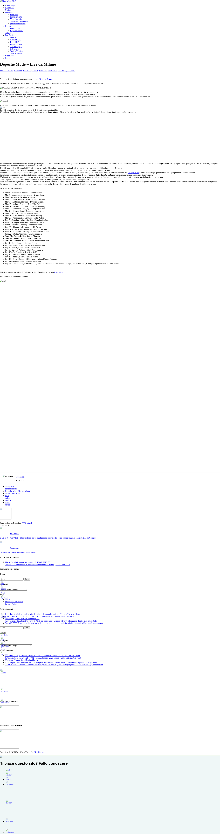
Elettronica (43, 70)
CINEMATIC (15, 40)
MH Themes (39, 752)
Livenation (58, 272)
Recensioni (9, 8)
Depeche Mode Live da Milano (17, 491)
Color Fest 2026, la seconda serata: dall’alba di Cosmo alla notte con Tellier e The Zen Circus (42, 614)
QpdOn (13, 37)
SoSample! (14, 49)
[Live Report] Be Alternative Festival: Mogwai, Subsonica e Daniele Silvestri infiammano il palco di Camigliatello (51, 621)
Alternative (27, 70)
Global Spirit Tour (12, 493)
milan (7, 498)
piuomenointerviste (17, 24)
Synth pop (69, 70)
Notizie (8, 10)
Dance (35, 70)
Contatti (8, 58)
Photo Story (15, 28)
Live (7, 496)
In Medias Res (16, 44)
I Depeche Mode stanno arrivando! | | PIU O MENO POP (28, 562)
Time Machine (16, 53)
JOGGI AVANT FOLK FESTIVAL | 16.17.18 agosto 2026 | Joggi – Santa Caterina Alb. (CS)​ (43, 616)
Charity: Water (133, 173)
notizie (7, 502)
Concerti (8, 26)
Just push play (16, 47)
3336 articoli (27, 523)
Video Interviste (16, 19)
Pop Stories (9, 35)
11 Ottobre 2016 (6, 70)
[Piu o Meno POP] (8, 1)
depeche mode (11, 489)
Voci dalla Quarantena (19, 21)
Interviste (8, 12)
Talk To (8, 33)
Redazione (18, 70)
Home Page (10, 5)
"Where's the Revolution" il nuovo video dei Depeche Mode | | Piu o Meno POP (37, 564)
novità (7, 505)
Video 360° (9, 56)
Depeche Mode (45, 79)
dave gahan (9, 486)
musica (8, 500)
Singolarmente (16, 17)
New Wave (52, 70)
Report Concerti (16, 30)
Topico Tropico (16, 51)
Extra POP (14, 42)
